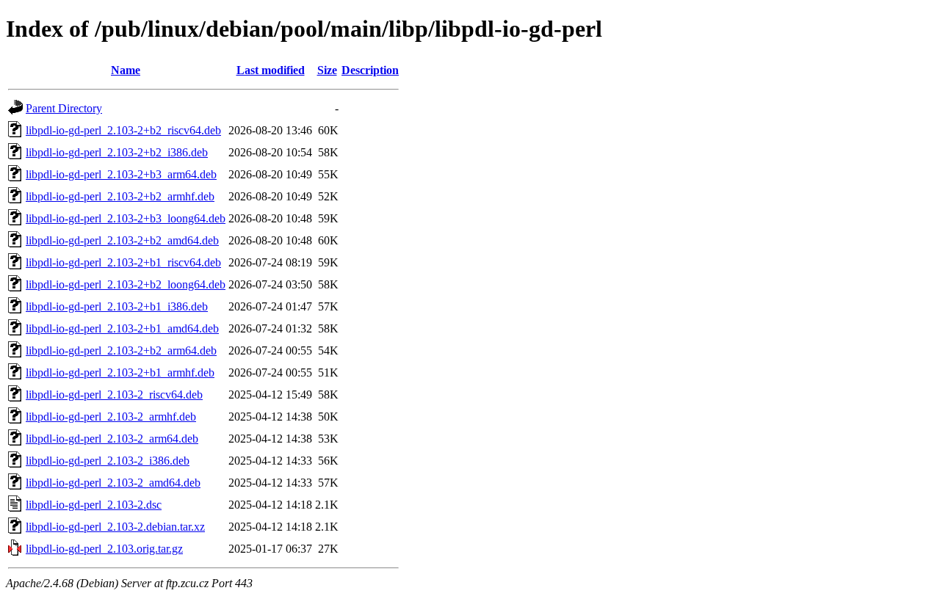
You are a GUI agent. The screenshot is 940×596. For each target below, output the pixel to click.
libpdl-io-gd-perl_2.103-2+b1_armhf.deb (120, 372)
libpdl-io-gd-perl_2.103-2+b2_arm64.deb (121, 350)
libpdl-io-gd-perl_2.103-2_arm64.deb (112, 438)
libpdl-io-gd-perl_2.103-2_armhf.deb (111, 416)
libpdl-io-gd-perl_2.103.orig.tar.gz (104, 548)
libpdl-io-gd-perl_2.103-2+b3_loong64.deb (125, 218)
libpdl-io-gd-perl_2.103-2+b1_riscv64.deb (123, 262)
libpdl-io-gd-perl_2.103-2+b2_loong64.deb (125, 284)
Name (125, 70)
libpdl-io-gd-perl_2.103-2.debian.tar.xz (115, 526)
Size (327, 70)
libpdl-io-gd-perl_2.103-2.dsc (94, 504)
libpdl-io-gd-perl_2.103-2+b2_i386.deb (117, 152)
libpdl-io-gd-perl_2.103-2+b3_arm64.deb (121, 174)
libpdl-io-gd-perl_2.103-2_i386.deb (107, 460)
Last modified (270, 70)
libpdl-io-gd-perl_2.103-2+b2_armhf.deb (120, 196)
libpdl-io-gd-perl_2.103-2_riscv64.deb (114, 394)
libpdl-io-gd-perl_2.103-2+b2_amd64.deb (122, 240)
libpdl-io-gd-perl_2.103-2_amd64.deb (113, 482)
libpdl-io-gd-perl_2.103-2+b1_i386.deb (117, 306)
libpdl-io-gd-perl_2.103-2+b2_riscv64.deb (123, 130)
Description (370, 70)
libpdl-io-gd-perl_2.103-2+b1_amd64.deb (122, 328)
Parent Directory (64, 108)
